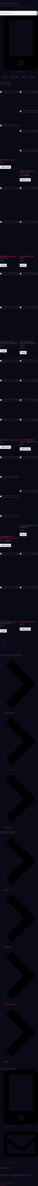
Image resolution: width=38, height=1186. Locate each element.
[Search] (37, 13)
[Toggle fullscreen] (5, 1183)
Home (5, 77)
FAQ (23, 77)
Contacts (32, 77)
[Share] (8, 1183)
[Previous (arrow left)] (1, 1185)
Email (3, 265)
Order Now (15, 77)
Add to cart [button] (5, 167)
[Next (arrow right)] (5, 1185)
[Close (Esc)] (12, 1183)
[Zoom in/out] (1, 1183)
